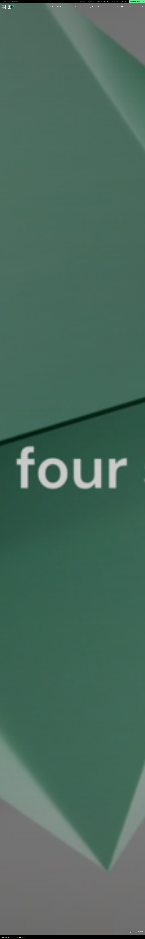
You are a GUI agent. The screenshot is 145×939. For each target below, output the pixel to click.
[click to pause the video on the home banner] (131, 932)
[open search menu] (142, 7)
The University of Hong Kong (10, 1)
